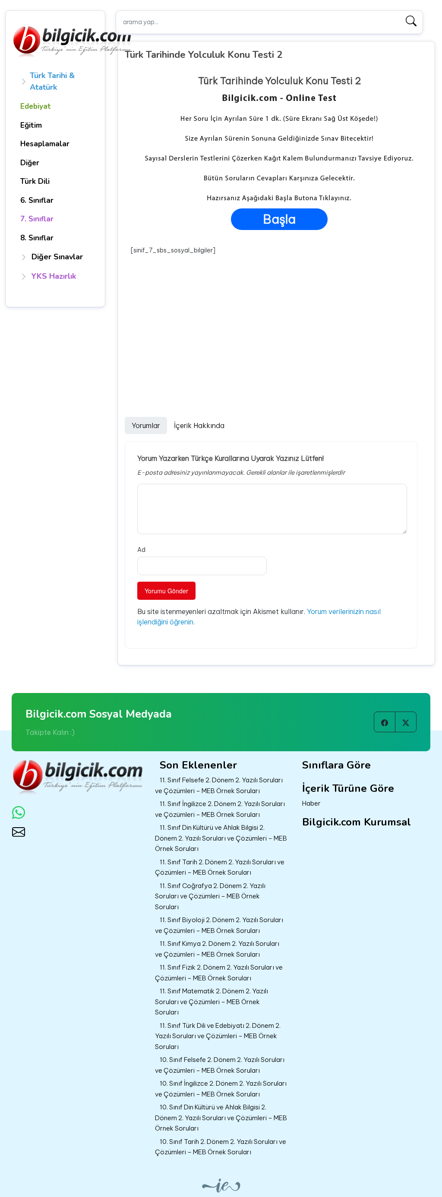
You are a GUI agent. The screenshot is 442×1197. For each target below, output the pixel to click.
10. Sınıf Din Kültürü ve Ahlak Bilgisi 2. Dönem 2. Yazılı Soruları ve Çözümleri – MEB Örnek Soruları (221, 1117)
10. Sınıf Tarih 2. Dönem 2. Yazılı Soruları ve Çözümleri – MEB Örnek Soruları (220, 1146)
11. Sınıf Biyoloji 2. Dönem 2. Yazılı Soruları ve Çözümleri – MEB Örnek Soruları (219, 925)
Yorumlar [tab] (146, 425)
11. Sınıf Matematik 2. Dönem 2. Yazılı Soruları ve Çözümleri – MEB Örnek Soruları (211, 1001)
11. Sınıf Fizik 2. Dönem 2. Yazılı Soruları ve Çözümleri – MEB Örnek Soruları (219, 972)
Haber (311, 803)
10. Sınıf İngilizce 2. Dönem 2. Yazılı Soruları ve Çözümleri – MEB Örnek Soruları (221, 1088)
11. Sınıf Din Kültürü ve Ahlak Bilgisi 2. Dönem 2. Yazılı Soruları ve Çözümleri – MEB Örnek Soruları (221, 838)
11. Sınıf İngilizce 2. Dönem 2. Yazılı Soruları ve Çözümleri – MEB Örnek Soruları (220, 809)
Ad (141, 550)
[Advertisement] (279, 319)
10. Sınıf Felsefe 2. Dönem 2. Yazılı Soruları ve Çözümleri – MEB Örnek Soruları (219, 1064)
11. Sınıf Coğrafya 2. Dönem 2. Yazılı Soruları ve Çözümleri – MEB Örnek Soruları (210, 896)
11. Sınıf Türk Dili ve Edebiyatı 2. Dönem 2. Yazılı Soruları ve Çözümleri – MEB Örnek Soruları (218, 1036)
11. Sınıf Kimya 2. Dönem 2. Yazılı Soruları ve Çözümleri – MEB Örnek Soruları (217, 948)
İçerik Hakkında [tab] (199, 425)
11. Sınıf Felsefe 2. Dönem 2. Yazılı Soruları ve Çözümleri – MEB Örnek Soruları (219, 785)
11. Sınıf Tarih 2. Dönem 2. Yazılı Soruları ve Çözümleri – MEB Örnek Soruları (219, 867)
